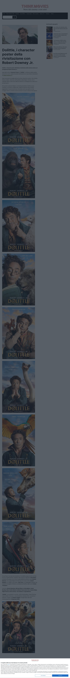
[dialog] (35, 668)
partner (8, 664)
